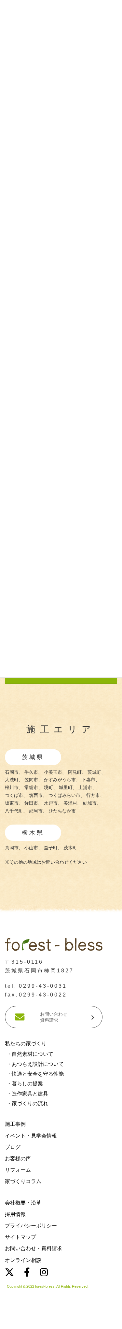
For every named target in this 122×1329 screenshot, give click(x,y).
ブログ (12, 1147)
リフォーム (18, 1170)
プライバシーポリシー (31, 1225)
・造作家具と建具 (27, 1093)
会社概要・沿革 (23, 1203)
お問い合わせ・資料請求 (33, 1248)
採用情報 (15, 1214)
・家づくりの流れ (27, 1103)
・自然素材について (30, 1054)
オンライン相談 (23, 1260)
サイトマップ (20, 1237)
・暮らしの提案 (25, 1083)
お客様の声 (18, 1158)
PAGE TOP (104, 1149)
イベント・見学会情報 (31, 1135)
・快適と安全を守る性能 (35, 1074)
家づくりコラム (23, 1181)
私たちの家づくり (26, 1043)
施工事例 (15, 1124)
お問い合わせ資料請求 (53, 1017)
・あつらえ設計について (35, 1064)
